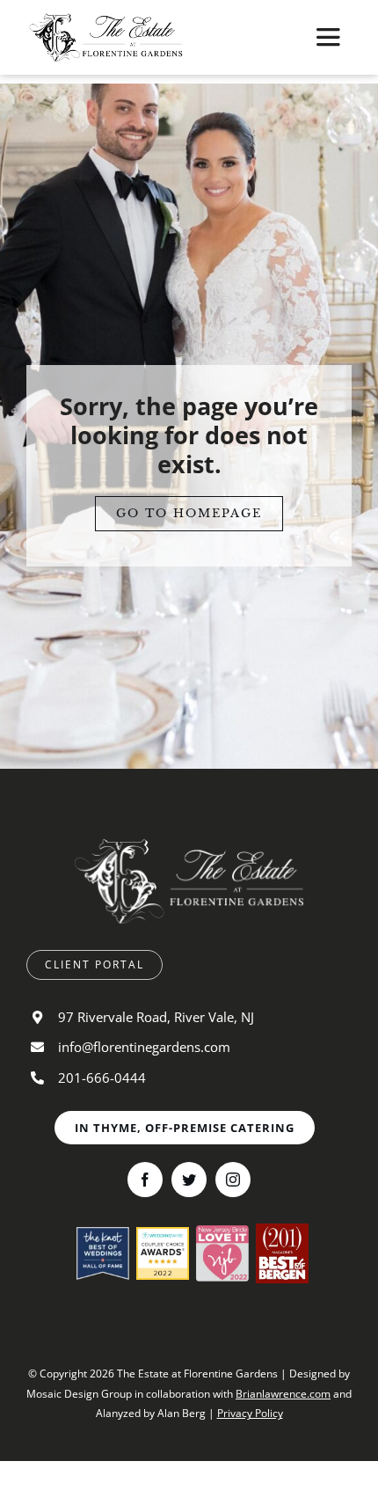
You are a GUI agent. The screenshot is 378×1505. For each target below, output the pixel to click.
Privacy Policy (250, 1413)
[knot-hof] (102, 1234)
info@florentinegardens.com (144, 1047)
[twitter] (189, 1179)
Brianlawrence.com (283, 1393)
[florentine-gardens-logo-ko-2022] (189, 846)
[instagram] (233, 1179)
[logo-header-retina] (106, 20)
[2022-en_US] (162, 1234)
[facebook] (145, 1179)
